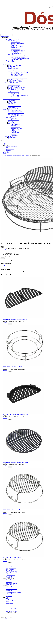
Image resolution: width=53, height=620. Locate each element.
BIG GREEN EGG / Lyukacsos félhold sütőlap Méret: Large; (15, 414)
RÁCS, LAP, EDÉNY (24, 155)
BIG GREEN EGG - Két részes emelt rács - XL (13, 557)
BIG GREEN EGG (9, 155)
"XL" (4, 265)
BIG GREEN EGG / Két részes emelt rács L (12, 509)
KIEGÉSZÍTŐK (16, 155)
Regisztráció (6, 36)
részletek (5, 322)
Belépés (2, 36)
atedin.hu (5, 618)
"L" (4, 266)
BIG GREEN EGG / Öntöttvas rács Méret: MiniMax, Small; (15, 462)
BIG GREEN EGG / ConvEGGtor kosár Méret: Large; (14, 366)
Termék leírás (3, 249)
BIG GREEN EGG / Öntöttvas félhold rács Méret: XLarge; (15, 319)
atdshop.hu (15, 618)
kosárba (2, 258)
